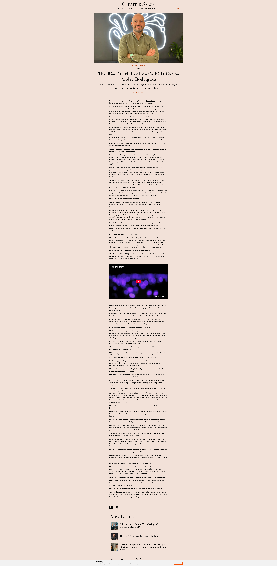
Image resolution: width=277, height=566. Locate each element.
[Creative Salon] (138, 4)
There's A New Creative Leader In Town (139, 536)
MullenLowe (150, 100)
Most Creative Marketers (147, 8)
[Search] (170, 8)
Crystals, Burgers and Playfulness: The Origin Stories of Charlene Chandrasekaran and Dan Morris (143, 547)
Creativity (121, 8)
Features (131, 8)
